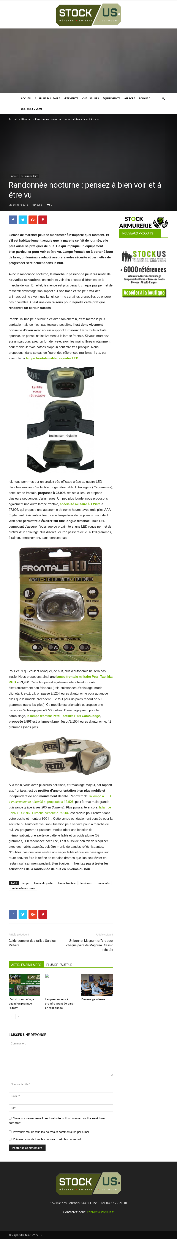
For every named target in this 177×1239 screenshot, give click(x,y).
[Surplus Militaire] (88, 14)
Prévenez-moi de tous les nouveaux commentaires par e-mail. (51, 1132)
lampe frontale (67, 883)
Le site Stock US (32, 108)
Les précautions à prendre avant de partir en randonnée (59, 1003)
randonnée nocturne (23, 888)
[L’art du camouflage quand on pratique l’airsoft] (24, 984)
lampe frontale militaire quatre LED (52, 358)
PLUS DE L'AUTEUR (59, 965)
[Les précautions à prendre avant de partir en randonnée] (61, 984)
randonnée (103, 883)
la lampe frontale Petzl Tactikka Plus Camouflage (63, 716)
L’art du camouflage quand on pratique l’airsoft (21, 1003)
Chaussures (90, 98)
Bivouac (144, 98)
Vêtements (71, 98)
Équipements (111, 98)
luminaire (86, 883)
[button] (163, 98)
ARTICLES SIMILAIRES (26, 965)
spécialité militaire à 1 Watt (80, 504)
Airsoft (129, 98)
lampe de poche (43, 883)
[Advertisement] (88, 61)
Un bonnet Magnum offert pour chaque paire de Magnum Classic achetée (89, 945)
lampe (25, 883)
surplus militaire (29, 176)
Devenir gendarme (93, 999)
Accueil (26, 98)
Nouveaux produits (137, 233)
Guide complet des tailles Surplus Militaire (32, 943)
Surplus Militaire (47, 98)
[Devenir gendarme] (97, 984)
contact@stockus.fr (100, 1212)
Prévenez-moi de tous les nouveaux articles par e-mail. (47, 1139)
